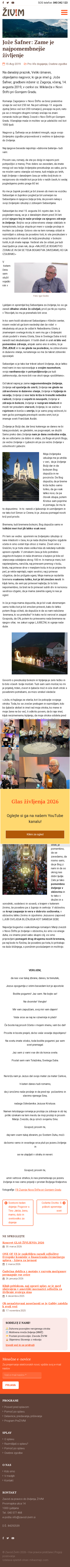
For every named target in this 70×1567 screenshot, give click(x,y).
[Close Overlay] (66, 722)
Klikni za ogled (35, 834)
